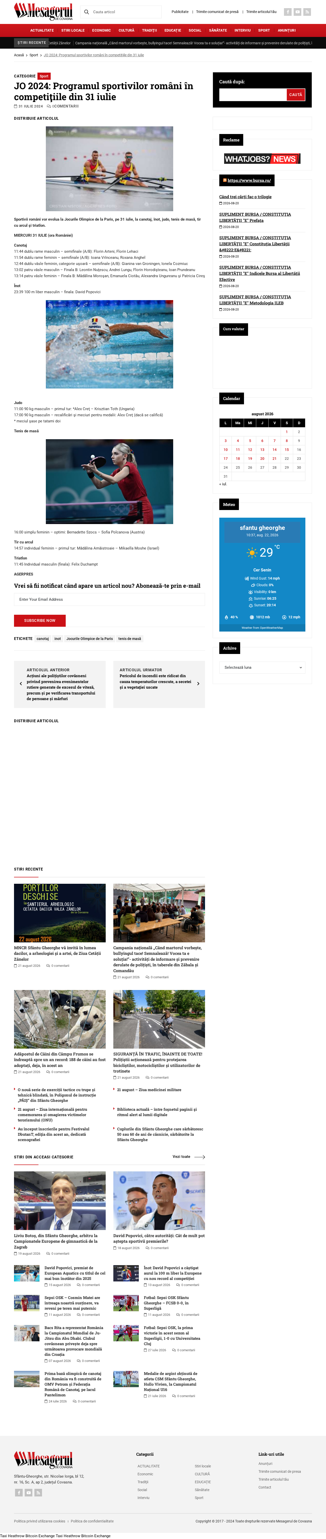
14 (275, 449)
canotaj (43, 639)
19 (250, 458)
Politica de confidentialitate (92, 1521)
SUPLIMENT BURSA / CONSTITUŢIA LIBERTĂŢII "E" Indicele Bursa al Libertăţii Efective (259, 273)
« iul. (223, 484)
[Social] (288, 12)
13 (262, 449)
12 (250, 449)
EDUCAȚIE (173, 30)
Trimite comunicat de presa (280, 1471)
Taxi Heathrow (12, 1536)
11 (238, 449)
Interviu (243, 30)
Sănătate (218, 30)
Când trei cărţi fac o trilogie (245, 196)
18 (238, 458)
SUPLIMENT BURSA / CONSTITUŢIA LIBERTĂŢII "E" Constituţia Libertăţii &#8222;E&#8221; (255, 243)
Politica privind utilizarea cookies (39, 1521)
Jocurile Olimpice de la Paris (89, 639)
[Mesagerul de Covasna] (43, 12)
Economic (101, 30)
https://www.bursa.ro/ (249, 180)
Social (195, 30)
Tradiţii (149, 30)
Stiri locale (73, 30)
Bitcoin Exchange (40, 1536)
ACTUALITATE (42, 30)
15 (287, 449)
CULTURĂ (126, 30)
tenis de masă (129, 639)
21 (275, 458)
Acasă (19, 55)
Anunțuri (287, 30)
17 (226, 458)
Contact (265, 1487)
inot (58, 639)
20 (262, 458)
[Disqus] (109, 792)
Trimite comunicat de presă (217, 12)
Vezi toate (181, 1156)
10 (226, 449)
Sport (264, 30)
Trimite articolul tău (261, 12)
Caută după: (232, 81)
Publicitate (180, 12)
